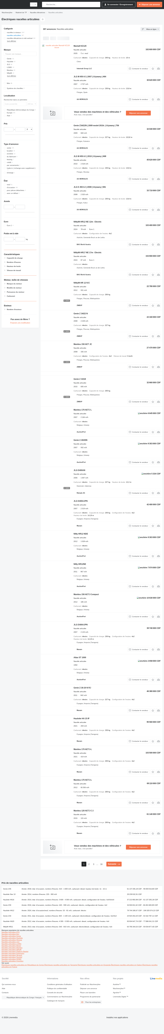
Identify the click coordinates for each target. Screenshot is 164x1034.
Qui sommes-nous (9, 984)
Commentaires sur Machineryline (59, 997)
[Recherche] (44, 4)
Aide (3, 988)
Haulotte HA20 (8, 921)
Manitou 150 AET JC (83, 344)
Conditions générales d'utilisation (59, 984)
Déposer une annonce (138, 113)
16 (101, 864)
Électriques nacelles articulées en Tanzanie (61, 965)
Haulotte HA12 (8, 910)
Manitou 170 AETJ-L (83, 749)
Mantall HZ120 (80, 46)
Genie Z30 (7, 905)
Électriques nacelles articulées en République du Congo (23, 965)
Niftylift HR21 (8, 927)
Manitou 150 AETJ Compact (86, 594)
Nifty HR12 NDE (81, 534)
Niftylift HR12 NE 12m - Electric (87, 222)
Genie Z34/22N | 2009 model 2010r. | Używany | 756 (96, 125)
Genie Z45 (7, 889)
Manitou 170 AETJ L (83, 410)
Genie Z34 (7, 916)
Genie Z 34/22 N (81, 314)
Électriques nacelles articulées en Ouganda (94, 965)
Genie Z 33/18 (80, 379)
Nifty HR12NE (80, 564)
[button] (153, 68)
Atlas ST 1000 (80, 657)
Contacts (5, 993)
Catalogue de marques (55, 1001)
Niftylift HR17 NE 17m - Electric (87, 253)
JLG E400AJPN (81, 501)
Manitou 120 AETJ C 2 (84, 811)
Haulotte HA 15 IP (81, 718)
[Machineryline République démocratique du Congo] (14, 4)
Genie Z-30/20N (80, 440)
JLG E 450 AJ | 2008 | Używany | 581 (90, 187)
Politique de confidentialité (57, 988)
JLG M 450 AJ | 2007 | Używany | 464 (90, 77)
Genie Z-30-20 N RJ (82, 688)
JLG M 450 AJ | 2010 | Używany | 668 (90, 156)
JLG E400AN (79, 470)
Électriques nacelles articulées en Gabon (126, 965)
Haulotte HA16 (8, 900)
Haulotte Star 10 (9, 894)
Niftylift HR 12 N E (82, 283)
